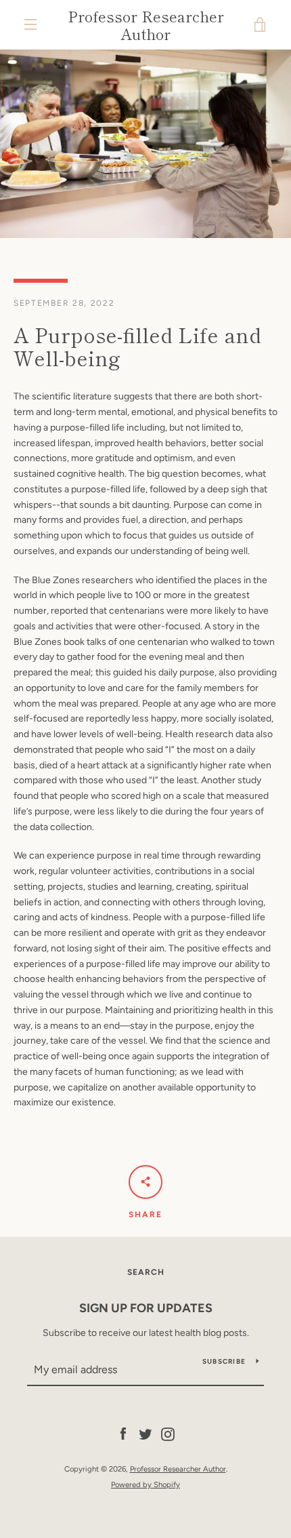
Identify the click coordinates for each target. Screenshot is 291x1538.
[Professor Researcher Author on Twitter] (145, 1434)
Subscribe (224, 1361)
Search (145, 1272)
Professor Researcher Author (146, 25)
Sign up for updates (145, 1308)
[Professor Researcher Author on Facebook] (123, 1434)
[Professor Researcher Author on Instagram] (168, 1434)
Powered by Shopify (145, 1484)
